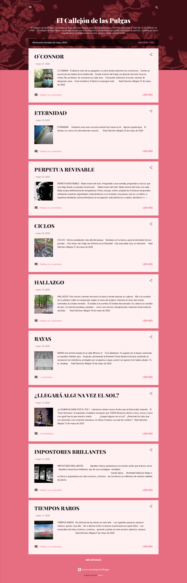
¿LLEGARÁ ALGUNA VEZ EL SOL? (76, 395)
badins (100, 575)
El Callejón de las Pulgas (94, 20)
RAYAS (42, 338)
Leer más (148, 94)
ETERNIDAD (50, 112)
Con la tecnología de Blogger (95, 569)
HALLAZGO (49, 282)
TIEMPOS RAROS (56, 508)
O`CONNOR (49, 56)
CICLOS (44, 225)
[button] (151, 55)
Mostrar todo (146, 42)
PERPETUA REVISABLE (64, 169)
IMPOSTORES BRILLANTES (70, 451)
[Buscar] (157, 7)
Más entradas (93, 560)
